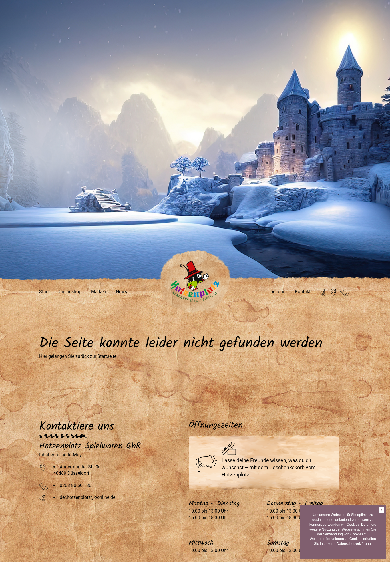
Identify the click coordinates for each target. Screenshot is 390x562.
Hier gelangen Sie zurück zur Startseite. (78, 356)
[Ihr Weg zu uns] (334, 293)
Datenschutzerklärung (354, 544)
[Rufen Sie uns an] (344, 293)
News (121, 291)
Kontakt (303, 291)
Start (44, 291)
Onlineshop (70, 291)
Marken (98, 291)
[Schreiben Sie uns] (323, 293)
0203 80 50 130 (75, 485)
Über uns (276, 291)
